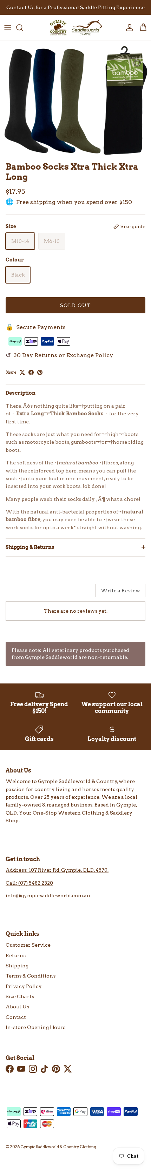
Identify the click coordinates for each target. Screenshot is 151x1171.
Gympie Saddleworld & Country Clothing (58, 1146)
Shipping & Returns (30, 547)
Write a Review (120, 590)
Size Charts (20, 996)
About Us (17, 1006)
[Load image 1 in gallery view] (75, 99)
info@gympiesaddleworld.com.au (48, 895)
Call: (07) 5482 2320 (29, 883)
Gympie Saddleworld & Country (77, 781)
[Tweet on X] (22, 372)
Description (20, 393)
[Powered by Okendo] (23, 593)
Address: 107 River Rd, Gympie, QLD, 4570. (57, 870)
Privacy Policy (24, 986)
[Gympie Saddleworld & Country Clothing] (75, 27)
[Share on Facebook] (31, 372)
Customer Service (28, 945)
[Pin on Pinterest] (39, 372)
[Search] (23, 27)
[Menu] (7, 27)
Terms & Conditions (30, 976)
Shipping (17, 965)
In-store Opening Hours (35, 1027)
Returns (16, 955)
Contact (16, 1017)
